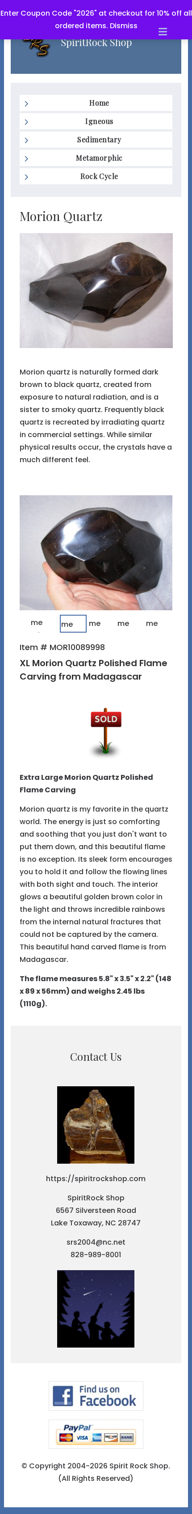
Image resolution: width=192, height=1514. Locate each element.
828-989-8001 (96, 1255)
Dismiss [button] (124, 26)
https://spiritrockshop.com (96, 1179)
